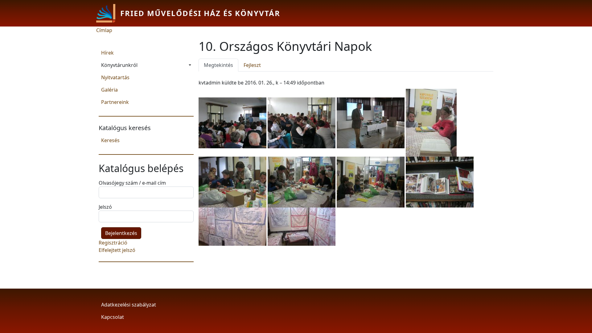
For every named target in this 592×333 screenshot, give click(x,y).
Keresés (110, 140)
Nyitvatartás (115, 77)
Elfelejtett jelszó (117, 250)
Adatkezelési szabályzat (128, 304)
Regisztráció (113, 242)
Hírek (107, 52)
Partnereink (115, 102)
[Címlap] (108, 13)
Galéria (109, 89)
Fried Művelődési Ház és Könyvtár (200, 13)
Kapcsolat (112, 317)
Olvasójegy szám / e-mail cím (132, 182)
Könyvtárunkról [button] (119, 65)
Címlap (104, 30)
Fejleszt (252, 65)
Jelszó (105, 207)
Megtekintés (221, 64)
